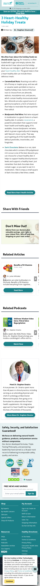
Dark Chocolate (11, 147)
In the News (26, 537)
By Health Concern (8, 511)
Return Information (29, 517)
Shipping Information (29, 523)
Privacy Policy (9, 571)
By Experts (5, 508)
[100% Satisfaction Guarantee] (20, 462)
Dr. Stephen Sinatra (14, 330)
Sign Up (31, 493)
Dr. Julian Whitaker (13, 276)
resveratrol (28, 120)
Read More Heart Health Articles (20, 192)
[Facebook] (2, 551)
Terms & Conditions (25, 571)
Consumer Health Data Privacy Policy (30, 547)
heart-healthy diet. (12, 71)
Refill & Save (26, 514)
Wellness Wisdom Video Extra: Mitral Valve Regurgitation (24, 321)
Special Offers (6, 518)
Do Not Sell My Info (28, 526)
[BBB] (30, 462)
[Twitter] (4, 551)
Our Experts (5, 549)
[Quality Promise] (25, 472)
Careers (24, 554)
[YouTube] (6, 551)
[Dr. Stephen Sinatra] (4, 330)
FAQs (3, 537)
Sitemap (25, 551)
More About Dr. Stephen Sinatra (20, 415)
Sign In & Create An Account (29, 509)
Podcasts (4, 543)
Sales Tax (25, 520)
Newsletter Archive (8, 546)
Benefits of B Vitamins (23, 265)
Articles (4, 540)
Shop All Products (7, 521)
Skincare (4, 514)
